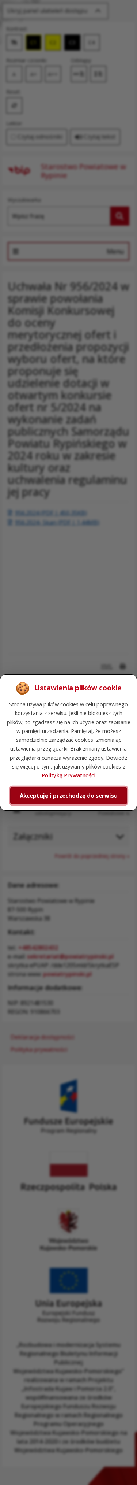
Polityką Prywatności (68, 775)
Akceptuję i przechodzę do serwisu (69, 795)
